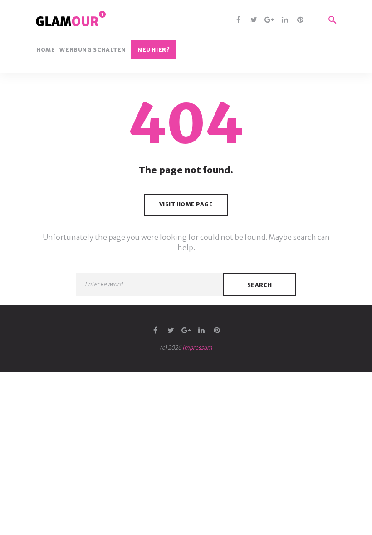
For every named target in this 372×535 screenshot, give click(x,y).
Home (45, 50)
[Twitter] (254, 20)
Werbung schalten (92, 50)
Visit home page (186, 204)
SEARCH (259, 285)
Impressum (197, 347)
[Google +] (269, 20)
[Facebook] (238, 20)
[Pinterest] (300, 20)
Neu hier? (153, 49)
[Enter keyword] (149, 284)
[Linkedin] (285, 20)
